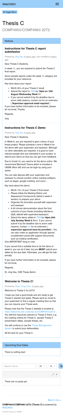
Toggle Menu (10, 12)
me (29, 226)
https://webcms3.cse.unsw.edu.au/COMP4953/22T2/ (30, 311)
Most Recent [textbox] (51, 366)
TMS (33, 91)
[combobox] (41, 366)
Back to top (53, 399)
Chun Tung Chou (23, 286)
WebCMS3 (9, 4)
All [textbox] (40, 366)
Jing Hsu (19, 56)
